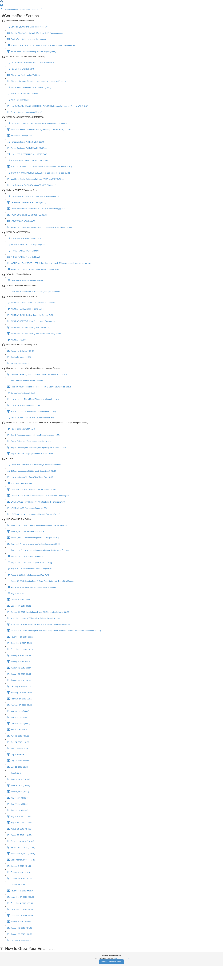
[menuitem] (1, 6)
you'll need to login (122, 958)
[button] (1, 2)
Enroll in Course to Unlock (111, 961)
